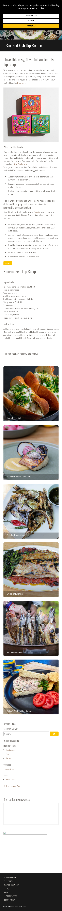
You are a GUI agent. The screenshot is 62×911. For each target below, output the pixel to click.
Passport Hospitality (11, 885)
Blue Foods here (20, 164)
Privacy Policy (9, 899)
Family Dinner (10, 779)
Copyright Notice (10, 896)
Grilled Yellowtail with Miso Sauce (31, 452)
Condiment (9, 749)
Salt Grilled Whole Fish (31, 628)
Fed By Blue (38, 200)
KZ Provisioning (9, 881)
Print (7, 263)
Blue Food (21, 82)
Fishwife (36, 212)
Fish (7, 754)
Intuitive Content (9, 877)
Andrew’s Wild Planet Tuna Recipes (31, 687)
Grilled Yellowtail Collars (31, 511)
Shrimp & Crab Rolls (31, 393)
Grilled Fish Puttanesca (31, 569)
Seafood (9, 758)
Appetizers (9, 769)
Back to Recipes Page (11, 786)
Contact (6, 888)
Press (5, 892)
